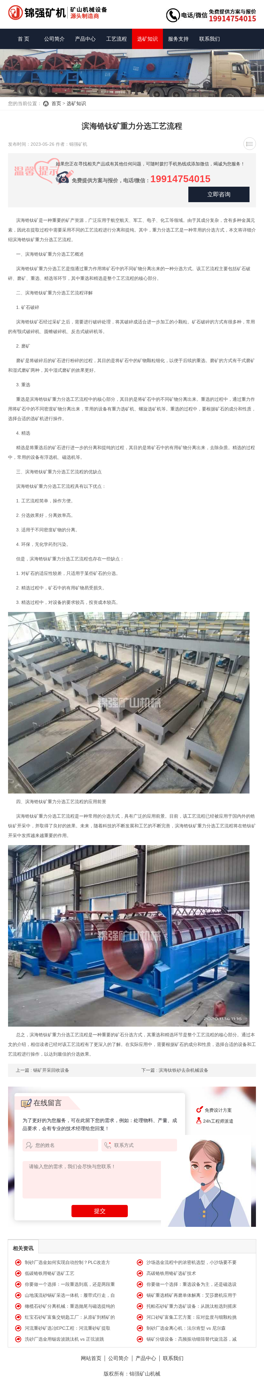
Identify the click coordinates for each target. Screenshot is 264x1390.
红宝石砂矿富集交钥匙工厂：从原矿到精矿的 (70, 1317)
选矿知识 (147, 39)
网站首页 (91, 1358)
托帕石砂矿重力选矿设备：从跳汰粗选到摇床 (191, 1306)
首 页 (23, 39)
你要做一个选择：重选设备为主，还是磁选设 (191, 1284)
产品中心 (85, 39)
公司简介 (54, 39)
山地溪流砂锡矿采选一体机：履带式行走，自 (70, 1295)
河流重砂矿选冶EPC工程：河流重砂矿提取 (67, 1328)
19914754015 (180, 178)
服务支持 (178, 39)
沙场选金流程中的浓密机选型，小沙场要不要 (191, 1262)
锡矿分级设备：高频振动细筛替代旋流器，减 (191, 1339)
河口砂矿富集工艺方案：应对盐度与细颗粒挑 (191, 1317)
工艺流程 (116, 39)
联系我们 (209, 39)
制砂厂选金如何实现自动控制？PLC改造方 (67, 1262)
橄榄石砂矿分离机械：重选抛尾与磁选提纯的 (70, 1306)
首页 (56, 103)
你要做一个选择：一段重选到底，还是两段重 (70, 1284)
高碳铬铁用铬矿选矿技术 (171, 1273)
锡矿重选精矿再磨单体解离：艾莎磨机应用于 (191, 1295)
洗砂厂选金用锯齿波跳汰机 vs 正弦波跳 (64, 1339)
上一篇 (42, 1070)
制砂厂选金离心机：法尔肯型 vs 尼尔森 (186, 1328)
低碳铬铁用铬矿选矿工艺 (49, 1273)
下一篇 (174, 1070)
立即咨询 (219, 194)
